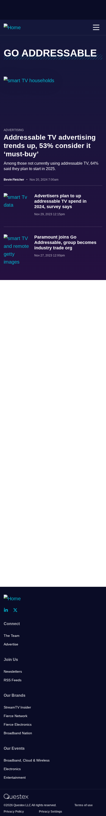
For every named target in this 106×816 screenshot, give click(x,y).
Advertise (11, 644)
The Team (11, 636)
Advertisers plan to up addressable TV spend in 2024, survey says (60, 201)
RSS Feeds (12, 680)
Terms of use (83, 805)
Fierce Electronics (18, 724)
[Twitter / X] (16, 610)
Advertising (14, 130)
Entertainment (15, 777)
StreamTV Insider (17, 707)
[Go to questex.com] (16, 796)
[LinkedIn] (7, 610)
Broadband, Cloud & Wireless (27, 760)
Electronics (12, 769)
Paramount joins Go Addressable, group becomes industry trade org (65, 242)
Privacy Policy (14, 811)
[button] (96, 27)
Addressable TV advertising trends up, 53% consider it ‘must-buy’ (50, 146)
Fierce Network (15, 716)
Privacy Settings (50, 811)
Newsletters (13, 671)
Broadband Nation (18, 733)
